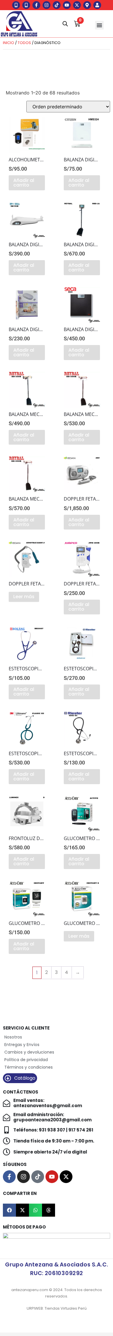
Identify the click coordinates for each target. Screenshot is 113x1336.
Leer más (23, 596)
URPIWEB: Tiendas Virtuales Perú (57, 1308)
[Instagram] (46, 5)
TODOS (24, 42)
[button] (99, 25)
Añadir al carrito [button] (23, 182)
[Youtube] (67, 5)
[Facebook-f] (36, 5)
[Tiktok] (57, 5)
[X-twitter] (77, 5)
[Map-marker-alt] (87, 5)
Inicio (8, 42)
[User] (97, 5)
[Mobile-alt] (16, 5)
